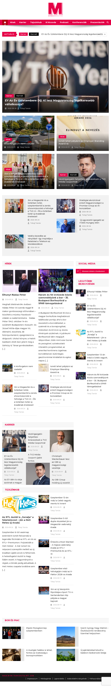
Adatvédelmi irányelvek (77, 679)
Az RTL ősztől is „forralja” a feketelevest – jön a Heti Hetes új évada (66, 35)
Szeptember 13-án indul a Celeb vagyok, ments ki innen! (60, 500)
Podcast (64, 22)
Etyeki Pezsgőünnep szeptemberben (36, 629)
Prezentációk (97, 22)
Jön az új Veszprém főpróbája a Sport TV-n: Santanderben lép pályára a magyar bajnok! (61, 595)
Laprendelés (59, 679)
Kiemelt (18, 96)
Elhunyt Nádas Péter (14, 295)
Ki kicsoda (51, 22)
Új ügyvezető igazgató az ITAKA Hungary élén (91, 221)
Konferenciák (79, 22)
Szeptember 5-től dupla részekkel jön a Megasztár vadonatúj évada (60, 523)
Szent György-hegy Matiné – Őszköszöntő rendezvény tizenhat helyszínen (94, 631)
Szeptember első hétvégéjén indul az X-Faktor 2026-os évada (61, 571)
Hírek (12, 22)
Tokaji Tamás (25, 108)
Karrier (22, 22)
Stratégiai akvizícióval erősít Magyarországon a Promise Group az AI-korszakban (91, 204)
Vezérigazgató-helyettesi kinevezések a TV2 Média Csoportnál (82, 180)
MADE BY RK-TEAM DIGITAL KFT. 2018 (18, 676)
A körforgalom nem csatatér (19, 143)
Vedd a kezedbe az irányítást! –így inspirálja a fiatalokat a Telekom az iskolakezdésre (40, 240)
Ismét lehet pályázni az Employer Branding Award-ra (81, 142)
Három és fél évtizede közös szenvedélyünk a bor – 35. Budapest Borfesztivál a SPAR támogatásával (55, 299)
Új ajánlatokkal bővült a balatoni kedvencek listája (93, 651)
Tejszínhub (36, 22)
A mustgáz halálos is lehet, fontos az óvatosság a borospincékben (39, 653)
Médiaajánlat (46, 679)
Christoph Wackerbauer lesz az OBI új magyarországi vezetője (60, 462)
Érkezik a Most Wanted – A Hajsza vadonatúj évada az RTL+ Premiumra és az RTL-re (61, 548)
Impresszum (32, 679)
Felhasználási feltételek (99, 679)
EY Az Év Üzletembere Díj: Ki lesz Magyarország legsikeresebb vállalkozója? (13, 462)
